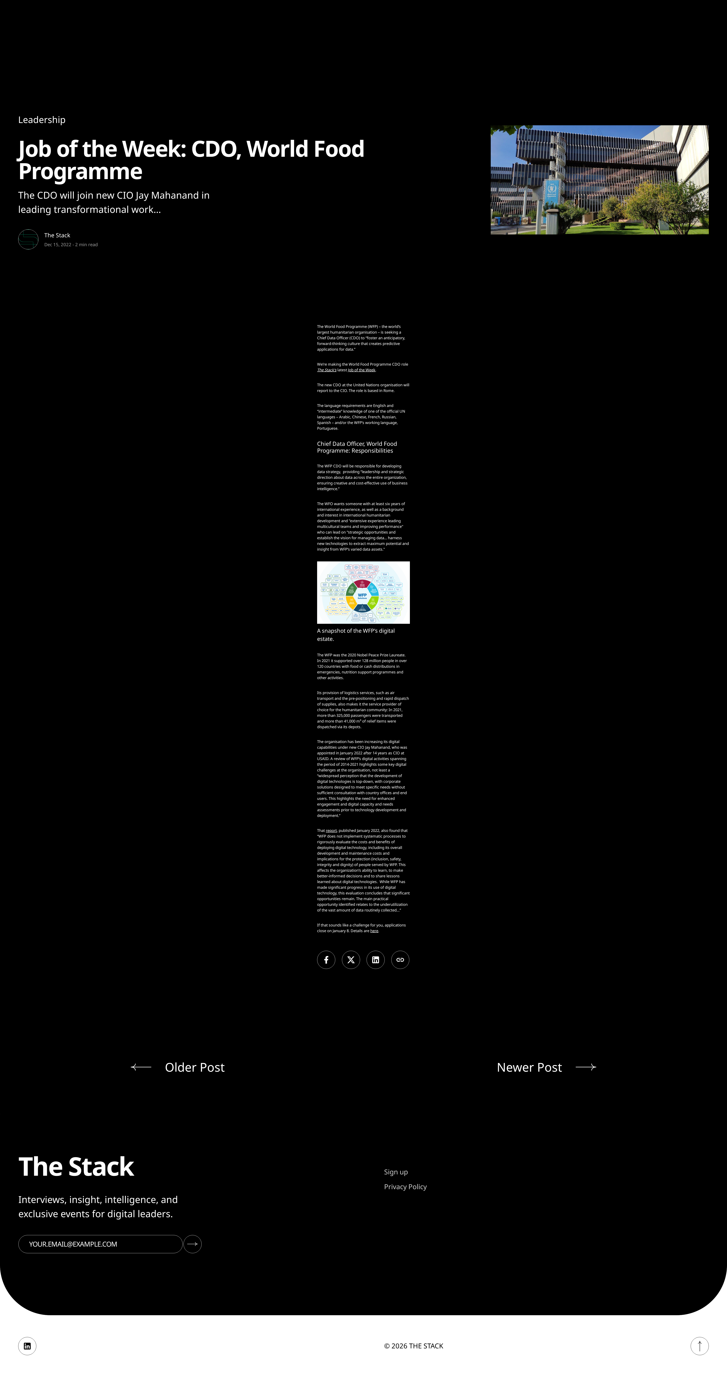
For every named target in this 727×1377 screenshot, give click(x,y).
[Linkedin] (27, 1346)
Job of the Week (361, 369)
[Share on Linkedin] (376, 960)
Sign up (396, 1171)
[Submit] (192, 1244)
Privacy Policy (405, 1186)
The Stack (57, 235)
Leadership (42, 119)
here (374, 930)
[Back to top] (700, 1346)
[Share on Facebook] (326, 960)
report (331, 830)
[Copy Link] (400, 960)
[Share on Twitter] (351, 960)
